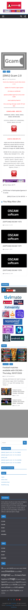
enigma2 (5, 574)
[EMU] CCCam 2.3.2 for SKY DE (16, 196)
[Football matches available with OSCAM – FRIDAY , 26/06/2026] (6, 402)
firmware (18, 575)
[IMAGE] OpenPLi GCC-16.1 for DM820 (11, 452)
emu (20, 571)
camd (11, 568)
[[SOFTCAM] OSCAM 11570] (14, 255)
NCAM (3, 528)
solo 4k (12, 587)
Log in (2, 477)
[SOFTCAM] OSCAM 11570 (12, 270)
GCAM (8, 71)
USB (7, 590)
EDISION (16, 571)
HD (8, 579)
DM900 (24, 568)
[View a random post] (25, 16)
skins (2, 587)
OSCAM (3, 524)
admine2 (14, 79)
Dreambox (9, 571)
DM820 (20, 568)
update (21, 587)
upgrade (3, 590)
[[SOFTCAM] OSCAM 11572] (14, 207)
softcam (7, 587)
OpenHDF (13, 582)
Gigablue (4, 579)
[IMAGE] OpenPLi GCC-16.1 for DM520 (11, 455)
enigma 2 (13, 575)
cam (8, 568)
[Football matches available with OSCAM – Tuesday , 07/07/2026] (6, 392)
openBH (9, 582)
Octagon (23, 579)
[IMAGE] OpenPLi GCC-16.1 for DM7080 (11, 460)
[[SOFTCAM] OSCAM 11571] (14, 231)
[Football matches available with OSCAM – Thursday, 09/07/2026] (14, 355)
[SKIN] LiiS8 (4, 457)
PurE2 (22, 584)
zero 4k (21, 590)
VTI (9, 590)
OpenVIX (10, 584)
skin (24, 584)
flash (24, 575)
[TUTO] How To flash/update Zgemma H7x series (15, 192)
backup (4, 568)
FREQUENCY (5, 364)
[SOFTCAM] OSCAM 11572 (12, 222)
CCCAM (3, 521)
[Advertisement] (14, 38)
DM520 (14, 568)
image (12, 578)
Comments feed (5, 482)
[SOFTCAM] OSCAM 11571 (12, 246)
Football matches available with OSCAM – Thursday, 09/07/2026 (13, 370)
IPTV (16, 579)
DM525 (17, 568)
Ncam (19, 579)
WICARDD (3, 534)
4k (2, 568)
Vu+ (11, 590)
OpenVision (4, 584)
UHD (16, 587)
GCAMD (3, 531)
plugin (19, 584)
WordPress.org (5, 484)
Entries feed (4, 479)
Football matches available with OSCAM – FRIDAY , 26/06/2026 (19, 401)
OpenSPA (24, 582)
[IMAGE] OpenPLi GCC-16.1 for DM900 (11, 462)
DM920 (3, 571)
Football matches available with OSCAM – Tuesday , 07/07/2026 (19, 391)
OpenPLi (19, 582)
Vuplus (16, 590)
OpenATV (4, 582)
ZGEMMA (3, 593)
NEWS (11, 364)
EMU (4, 71)
